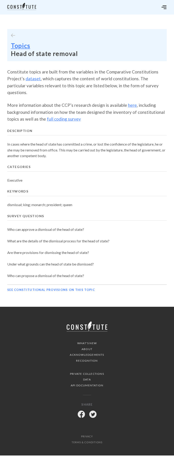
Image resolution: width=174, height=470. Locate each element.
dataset (33, 78)
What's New (87, 343)
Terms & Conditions (87, 442)
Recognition (87, 360)
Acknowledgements (87, 354)
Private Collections (87, 373)
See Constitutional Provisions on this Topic (51, 290)
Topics (20, 45)
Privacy (87, 436)
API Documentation (87, 385)
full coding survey (64, 119)
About (87, 349)
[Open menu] (164, 7)
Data (87, 379)
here (132, 105)
